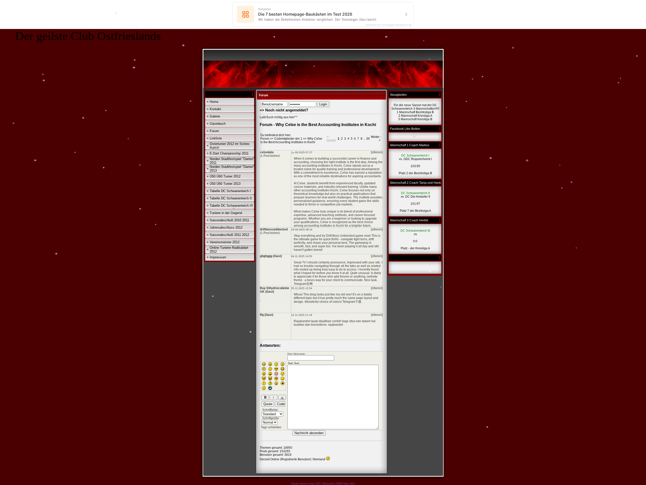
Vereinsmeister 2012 (224, 242)
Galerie (215, 116)
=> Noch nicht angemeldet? (284, 110)
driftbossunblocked (274, 229)
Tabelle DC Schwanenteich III (231, 205)
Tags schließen (271, 427)
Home (214, 102)
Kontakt (215, 109)
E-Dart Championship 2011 (229, 153)
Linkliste (216, 138)
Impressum (218, 257)
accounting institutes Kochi (320, 190)
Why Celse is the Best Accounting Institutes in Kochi (291, 140)
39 (368, 138)
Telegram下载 (351, 302)
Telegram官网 (303, 284)
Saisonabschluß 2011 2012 (229, 235)
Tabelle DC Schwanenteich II (231, 198)
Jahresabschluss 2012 (226, 227)
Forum (214, 131)
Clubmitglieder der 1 (288, 138)
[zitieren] (377, 152)
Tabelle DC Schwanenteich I (230, 191)
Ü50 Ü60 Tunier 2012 (225, 176)
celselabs (267, 152)
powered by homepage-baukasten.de (389, 24)
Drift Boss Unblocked (340, 235)
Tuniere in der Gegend (226, 213)
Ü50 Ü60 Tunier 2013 (225, 184)
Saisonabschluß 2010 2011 (229, 220)
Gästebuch (218, 124)
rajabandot (335, 324)
